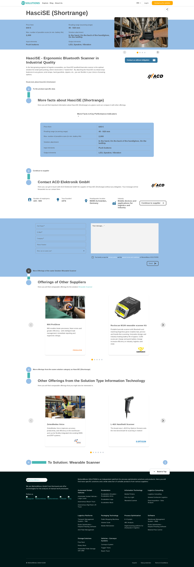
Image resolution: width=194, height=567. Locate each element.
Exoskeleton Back (107, 502)
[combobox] (60, 251)
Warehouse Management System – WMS (156, 520)
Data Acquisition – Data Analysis (156, 501)
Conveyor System (107, 544)
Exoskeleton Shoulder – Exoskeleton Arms (109, 495)
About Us (58, 3)
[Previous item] (124, 52)
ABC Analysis (128, 522)
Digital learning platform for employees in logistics (133, 527)
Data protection (146, 563)
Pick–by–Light (129, 497)
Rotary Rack (82, 545)
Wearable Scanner (85, 287)
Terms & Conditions (161, 563)
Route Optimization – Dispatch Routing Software (87, 525)
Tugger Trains (106, 548)
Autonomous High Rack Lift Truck (87, 506)
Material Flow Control (155, 530)
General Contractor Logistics (157, 497)
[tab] (137, 52)
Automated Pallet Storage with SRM (86, 549)
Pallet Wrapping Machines (110, 519)
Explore (45, 3)
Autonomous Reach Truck (86, 501)
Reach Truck (105, 551)
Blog (51, 3)
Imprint (134, 563)
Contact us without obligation (141, 60)
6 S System (128, 519)
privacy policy (113, 257)
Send (153, 263)
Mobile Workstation (107, 526)
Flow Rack (81, 542)
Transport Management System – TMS (86, 520)
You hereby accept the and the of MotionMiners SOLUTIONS (126, 257)
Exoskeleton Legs (107, 499)
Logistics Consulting (155, 494)
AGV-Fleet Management (86, 530)
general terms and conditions (131, 257)
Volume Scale (105, 522)
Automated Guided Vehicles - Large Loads (88, 497)
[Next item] (157, 52)
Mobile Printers (129, 494)
